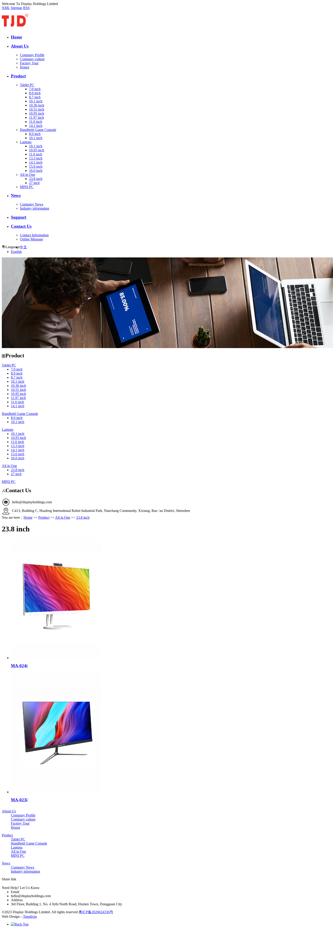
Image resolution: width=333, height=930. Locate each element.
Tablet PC (27, 85)
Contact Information (34, 235)
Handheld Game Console (38, 130)
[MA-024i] (56, 658)
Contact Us (21, 226)
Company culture (32, 59)
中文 (23, 247)
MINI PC (27, 187)
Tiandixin (30, 916)
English (16, 252)
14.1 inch (35, 126)
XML (6, 8)
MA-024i (19, 665)
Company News (31, 204)
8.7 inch (35, 97)
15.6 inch (35, 166)
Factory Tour (29, 63)
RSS (26, 8)
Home (16, 37)
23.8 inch (35, 179)
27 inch (34, 183)
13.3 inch (35, 158)
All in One (27, 175)
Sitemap (16, 8)
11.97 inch (36, 117)
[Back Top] (20, 924)
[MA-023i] (56, 792)
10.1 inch (35, 101)
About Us (20, 46)
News (16, 195)
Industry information (34, 208)
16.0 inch (35, 170)
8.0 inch (35, 93)
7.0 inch (35, 89)
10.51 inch (36, 109)
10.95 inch (36, 113)
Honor (24, 67)
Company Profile (32, 55)
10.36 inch (36, 105)
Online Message (31, 239)
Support (18, 217)
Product (18, 76)
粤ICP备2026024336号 (96, 912)
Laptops (25, 142)
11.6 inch (35, 122)
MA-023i (19, 799)
